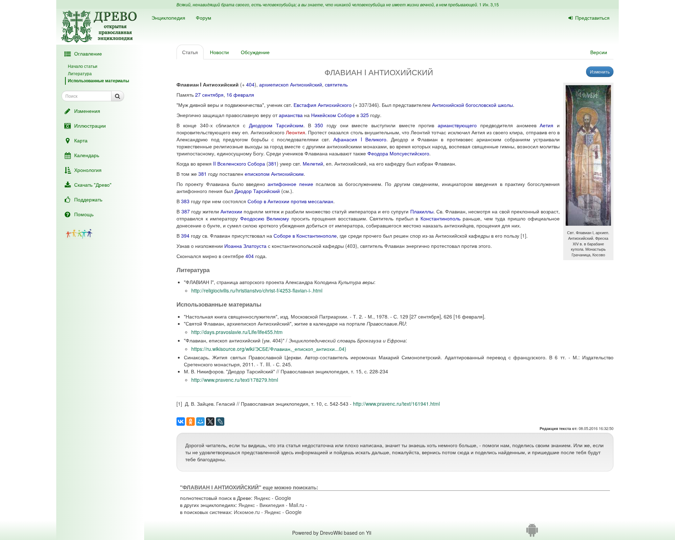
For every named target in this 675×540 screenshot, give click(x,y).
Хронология (88, 169)
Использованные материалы (98, 80)
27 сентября (209, 94)
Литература (80, 73)
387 (185, 211)
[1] (523, 235)
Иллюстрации (90, 125)
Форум (203, 17)
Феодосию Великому (264, 218)
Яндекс (262, 497)
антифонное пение (290, 183)
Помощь (84, 214)
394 (185, 235)
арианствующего (457, 125)
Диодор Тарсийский (257, 190)
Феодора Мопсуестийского (398, 153)
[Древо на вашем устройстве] (532, 532)
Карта (81, 140)
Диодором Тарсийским (276, 125)
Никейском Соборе (333, 114)
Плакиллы (421, 211)
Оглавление (88, 53)
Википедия (271, 504)
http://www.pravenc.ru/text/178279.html (234, 379)
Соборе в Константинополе (305, 235)
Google (283, 497)
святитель (336, 84)
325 (364, 114)
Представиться (592, 17)
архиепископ (274, 84)
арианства (291, 114)
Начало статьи (82, 66)
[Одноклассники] (190, 421)
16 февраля (240, 94)
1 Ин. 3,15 (489, 4)
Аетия (546, 125)
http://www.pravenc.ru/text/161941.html (396, 403)
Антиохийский (306, 84)
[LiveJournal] (220, 421)
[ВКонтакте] (180, 421)
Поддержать (88, 199)
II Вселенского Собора (239, 163)
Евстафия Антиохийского (323, 104)
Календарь (86, 155)
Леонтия (295, 132)
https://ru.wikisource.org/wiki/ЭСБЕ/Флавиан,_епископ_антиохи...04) (268, 348)
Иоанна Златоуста (245, 245)
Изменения (87, 110)
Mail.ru (296, 504)
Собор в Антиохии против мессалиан (290, 201)
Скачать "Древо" (92, 184)
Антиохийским (287, 173)
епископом (257, 173)
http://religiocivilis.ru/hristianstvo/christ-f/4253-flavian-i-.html (256, 290)
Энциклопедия (168, 17)
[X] (210, 421)
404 (250, 84)
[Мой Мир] (200, 421)
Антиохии (231, 211)
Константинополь (440, 218)
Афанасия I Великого (359, 139)
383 (185, 201)
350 (319, 125)
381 (272, 163)
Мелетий (313, 163)
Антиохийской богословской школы (472, 104)
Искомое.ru (247, 511)
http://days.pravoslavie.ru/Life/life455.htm (237, 331)
